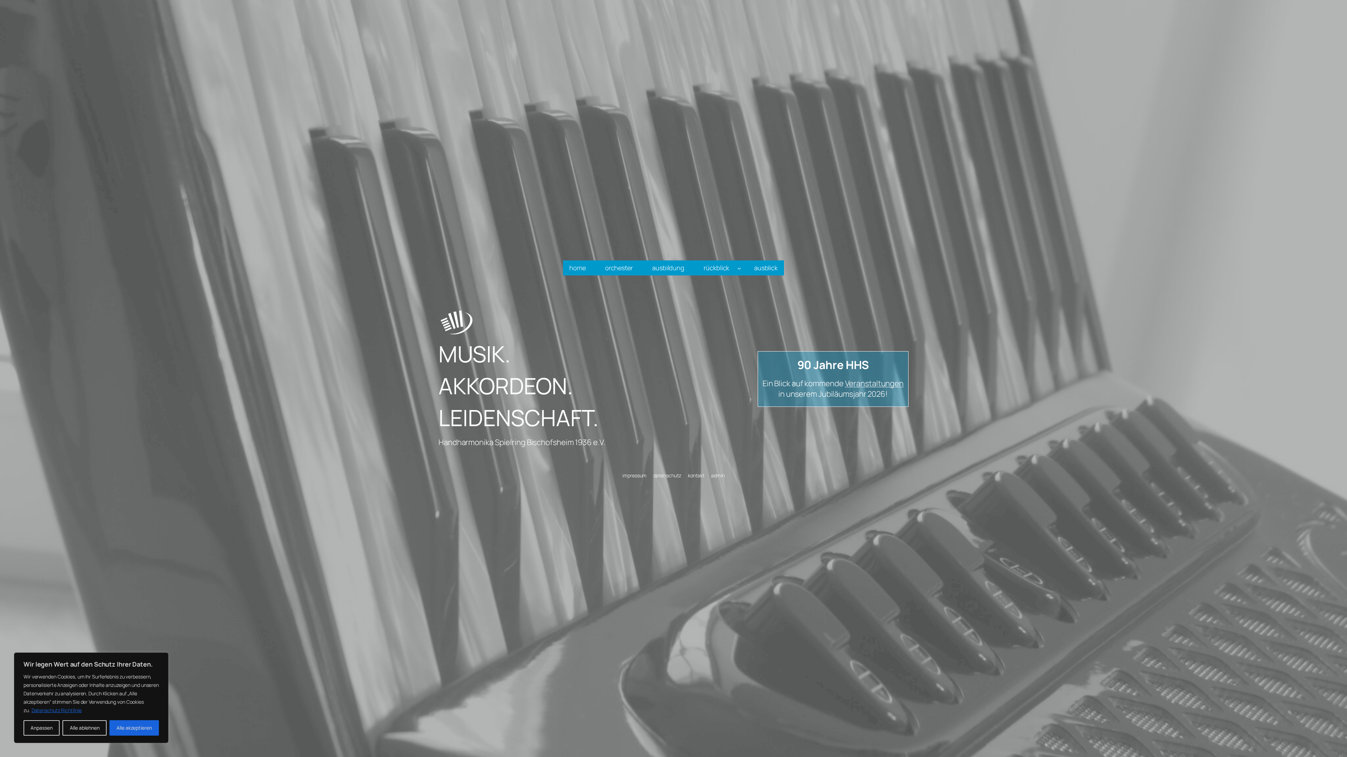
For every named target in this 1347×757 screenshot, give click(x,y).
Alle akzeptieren (134, 727)
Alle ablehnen (85, 727)
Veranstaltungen (874, 383)
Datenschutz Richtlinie (57, 710)
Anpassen (42, 727)
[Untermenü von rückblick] (739, 268)
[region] (91, 698)
